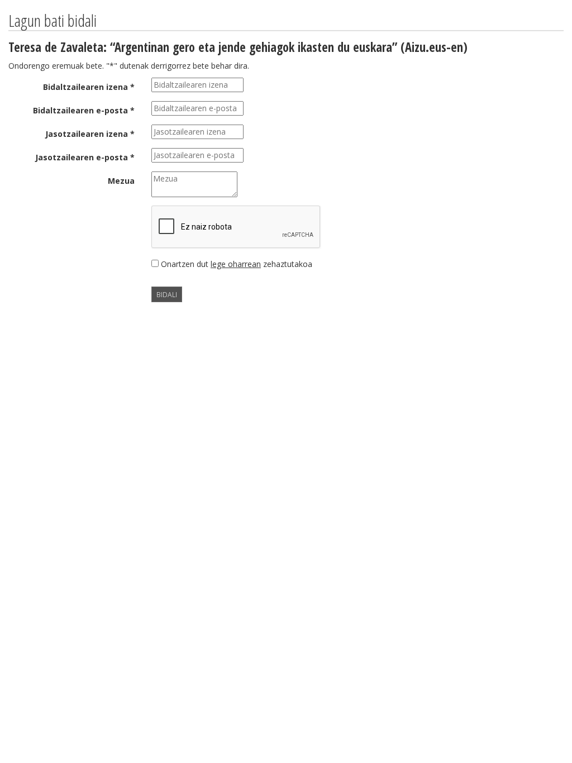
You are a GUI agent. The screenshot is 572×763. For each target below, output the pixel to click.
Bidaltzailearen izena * (89, 87)
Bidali (166, 294)
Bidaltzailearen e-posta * (84, 110)
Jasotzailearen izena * (90, 133)
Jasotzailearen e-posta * (85, 157)
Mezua (121, 180)
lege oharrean (236, 264)
